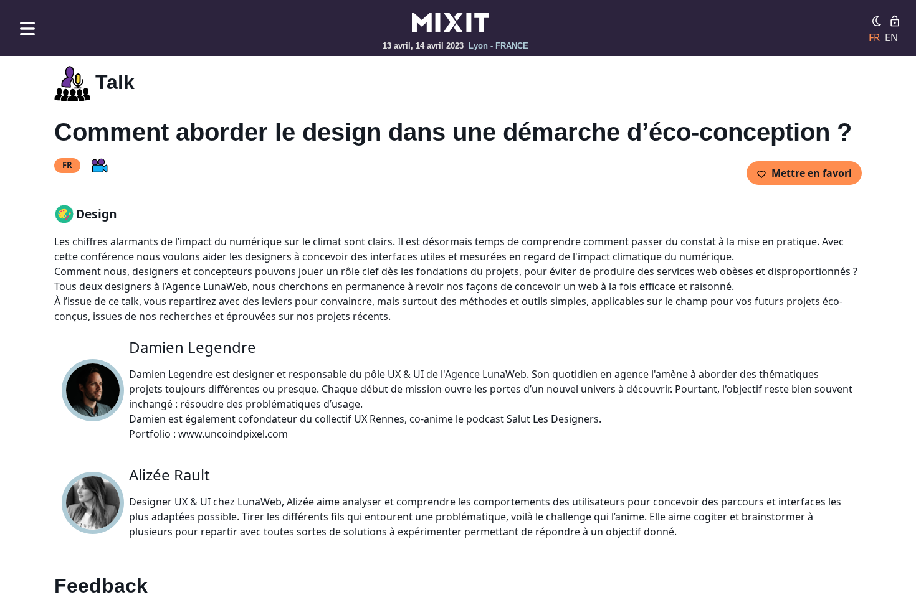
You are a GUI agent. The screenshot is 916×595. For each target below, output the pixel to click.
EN (891, 37)
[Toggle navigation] (27, 28)
